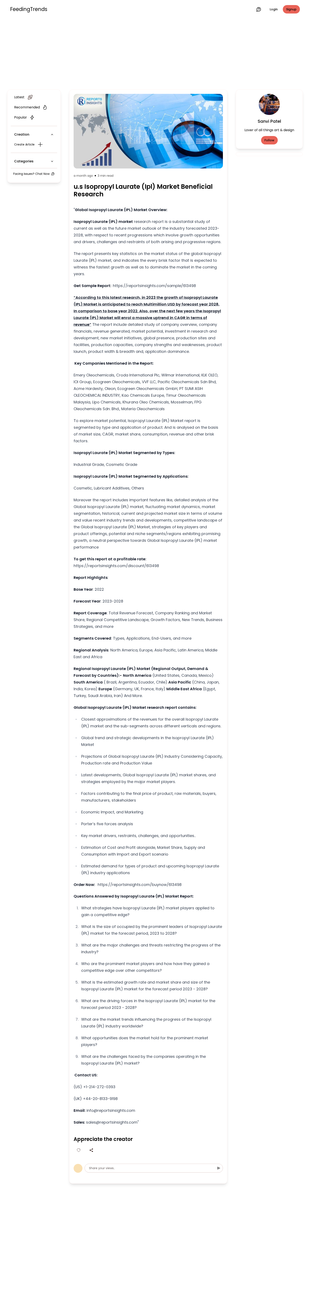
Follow (269, 140)
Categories (24, 161)
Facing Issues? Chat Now (31, 174)
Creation (21, 134)
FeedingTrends (28, 9)
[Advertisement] (155, 53)
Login (274, 9)
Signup (291, 9)
